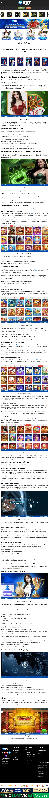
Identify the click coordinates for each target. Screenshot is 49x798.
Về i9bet (28, 752)
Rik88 (3, 763)
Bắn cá (18, 291)
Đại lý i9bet (29, 763)
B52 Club (8, 761)
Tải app (16, 759)
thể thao (16, 344)
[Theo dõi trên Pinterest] (5, 752)
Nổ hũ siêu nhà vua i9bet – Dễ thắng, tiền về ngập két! (24, 736)
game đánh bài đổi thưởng (36, 359)
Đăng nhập (17, 750)
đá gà (40, 405)
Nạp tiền (16, 755)
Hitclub (7, 760)
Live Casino (36, 270)
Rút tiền (16, 757)
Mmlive (3, 761)
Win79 (3, 760)
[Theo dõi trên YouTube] (7, 752)
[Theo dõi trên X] (3, 752)
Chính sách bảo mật (31, 754)
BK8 (9, 763)
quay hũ (33, 213)
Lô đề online (7, 758)
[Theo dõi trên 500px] (9, 752)
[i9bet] (24, 2)
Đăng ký (16, 752)
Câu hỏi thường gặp (31, 760)
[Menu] (1, 2)
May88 (6, 763)
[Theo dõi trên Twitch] (6, 755)
